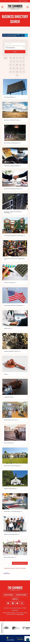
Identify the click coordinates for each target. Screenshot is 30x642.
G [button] (14, 61)
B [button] (13, 58)
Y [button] (23, 72)
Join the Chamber (8, 595)
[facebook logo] (8, 603)
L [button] (13, 65)
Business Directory (9, 568)
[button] (20, 563)
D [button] (20, 58)
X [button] (20, 72)
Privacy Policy (20, 614)
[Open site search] (27, 7)
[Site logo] (15, 7)
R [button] (17, 68)
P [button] (10, 68)
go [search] (16, 51)
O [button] (23, 65)
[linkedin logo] (13, 603)
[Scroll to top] (27, 639)
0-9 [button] (5, 58)
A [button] (10, 58)
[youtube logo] (17, 603)
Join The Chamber (21, 568)
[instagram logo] (22, 603)
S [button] (20, 68)
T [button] (23, 68)
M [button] (16, 65)
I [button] (20, 61)
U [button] (10, 72)
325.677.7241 (15, 610)
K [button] (10, 65)
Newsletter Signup (21, 595)
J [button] (23, 61)
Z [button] (17, 75)
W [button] (17, 72)
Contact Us (15, 599)
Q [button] (13, 68)
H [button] (17, 61)
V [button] (13, 72)
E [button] (23, 58)
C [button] (17, 58)
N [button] (20, 65)
